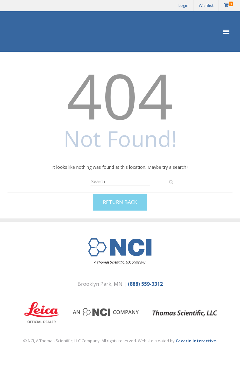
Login (183, 5)
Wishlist (206, 5)
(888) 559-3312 (145, 283)
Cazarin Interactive (196, 340)
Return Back (120, 202)
